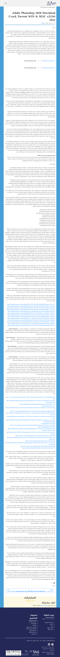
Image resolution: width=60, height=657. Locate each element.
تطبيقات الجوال (32, 632)
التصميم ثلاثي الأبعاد (31, 627)
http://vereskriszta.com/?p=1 (48, 406)
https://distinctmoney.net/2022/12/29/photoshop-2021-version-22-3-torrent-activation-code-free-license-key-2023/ (31, 433)
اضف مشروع (50, 628)
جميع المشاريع (32, 622)
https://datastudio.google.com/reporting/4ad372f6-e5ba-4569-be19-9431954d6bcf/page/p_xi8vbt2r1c (31, 325)
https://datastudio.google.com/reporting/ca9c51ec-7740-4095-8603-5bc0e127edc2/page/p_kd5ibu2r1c (31, 318)
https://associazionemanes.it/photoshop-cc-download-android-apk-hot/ (38, 448)
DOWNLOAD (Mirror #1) (48, 61)
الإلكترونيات (33, 624)
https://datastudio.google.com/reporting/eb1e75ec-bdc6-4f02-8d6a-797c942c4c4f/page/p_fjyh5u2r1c (31, 311)
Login (43, 619)
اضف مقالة (50, 629)
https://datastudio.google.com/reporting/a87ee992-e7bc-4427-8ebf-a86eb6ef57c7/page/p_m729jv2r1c (31, 306)
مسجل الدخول (44, 605)
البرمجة (34, 625)
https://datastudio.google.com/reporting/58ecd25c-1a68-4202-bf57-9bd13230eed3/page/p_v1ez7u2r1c (31, 309)
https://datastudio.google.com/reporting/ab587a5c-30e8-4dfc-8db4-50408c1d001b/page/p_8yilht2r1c (31, 323)
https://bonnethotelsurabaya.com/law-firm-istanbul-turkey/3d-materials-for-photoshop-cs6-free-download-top (30, 409)
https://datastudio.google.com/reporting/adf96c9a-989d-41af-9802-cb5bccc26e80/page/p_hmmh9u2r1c (31, 308)
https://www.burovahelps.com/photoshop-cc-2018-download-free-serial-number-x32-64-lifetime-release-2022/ (30, 398)
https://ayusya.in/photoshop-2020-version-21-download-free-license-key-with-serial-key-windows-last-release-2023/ (31, 438)
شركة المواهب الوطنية (48, 653)
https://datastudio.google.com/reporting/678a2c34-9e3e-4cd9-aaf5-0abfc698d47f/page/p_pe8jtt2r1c (31, 320)
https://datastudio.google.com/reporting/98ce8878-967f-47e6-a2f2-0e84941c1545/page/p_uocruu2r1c (31, 313)
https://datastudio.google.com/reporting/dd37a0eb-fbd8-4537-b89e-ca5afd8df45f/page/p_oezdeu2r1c (31, 316)
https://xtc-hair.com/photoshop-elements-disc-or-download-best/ (40, 441)
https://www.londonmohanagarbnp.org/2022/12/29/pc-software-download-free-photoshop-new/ (32, 411)
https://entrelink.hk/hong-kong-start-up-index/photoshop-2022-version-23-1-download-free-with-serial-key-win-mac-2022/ (31, 402)
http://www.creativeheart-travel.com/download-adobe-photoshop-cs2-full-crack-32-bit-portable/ (32, 425)
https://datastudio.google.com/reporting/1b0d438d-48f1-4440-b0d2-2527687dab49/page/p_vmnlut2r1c (31, 322)
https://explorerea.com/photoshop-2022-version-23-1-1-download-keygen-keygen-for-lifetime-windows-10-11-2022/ (30, 414)
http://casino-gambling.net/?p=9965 (47, 427)
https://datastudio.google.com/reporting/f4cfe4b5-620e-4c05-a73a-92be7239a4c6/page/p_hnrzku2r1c (31, 315)
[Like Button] (54, 583)
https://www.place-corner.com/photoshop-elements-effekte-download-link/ (37, 446)
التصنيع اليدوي (32, 631)
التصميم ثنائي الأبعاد (31, 629)
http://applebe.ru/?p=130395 (48, 423)
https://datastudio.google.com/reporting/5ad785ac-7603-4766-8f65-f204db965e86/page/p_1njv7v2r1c (31, 304)
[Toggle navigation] (6, 3)
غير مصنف (33, 634)
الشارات (51, 624)
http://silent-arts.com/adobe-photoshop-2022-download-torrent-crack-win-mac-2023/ (35, 436)
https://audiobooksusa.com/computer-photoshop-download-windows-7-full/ (37, 404)
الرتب (52, 626)
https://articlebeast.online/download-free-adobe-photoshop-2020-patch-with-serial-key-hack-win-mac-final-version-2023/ (30, 444)
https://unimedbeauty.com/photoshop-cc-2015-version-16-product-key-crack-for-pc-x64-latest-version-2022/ (31, 417)
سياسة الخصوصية (49, 622)
